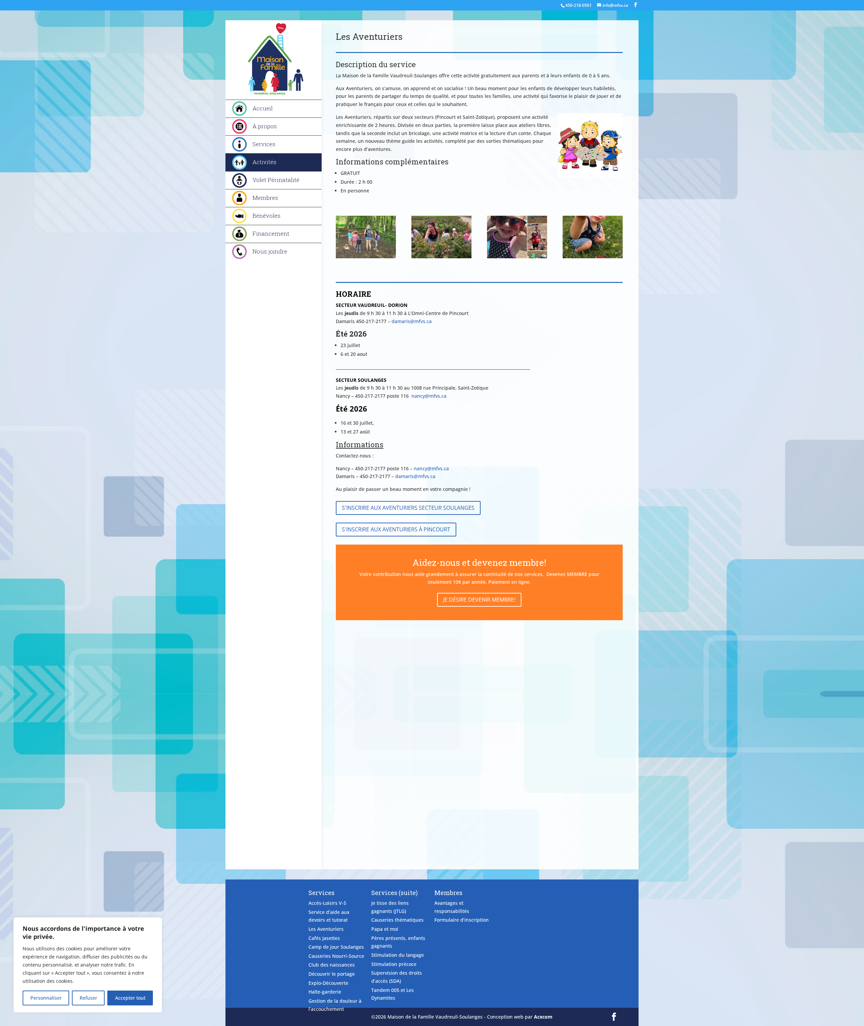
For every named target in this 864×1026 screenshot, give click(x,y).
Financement (270, 233)
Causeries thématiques (397, 920)
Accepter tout (130, 998)
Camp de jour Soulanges (336, 947)
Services (263, 144)
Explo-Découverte (328, 983)
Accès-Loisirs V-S (327, 903)
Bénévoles (266, 215)
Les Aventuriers (326, 929)
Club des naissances (331, 965)
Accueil (262, 108)
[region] (88, 964)
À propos (264, 126)
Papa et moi (384, 929)
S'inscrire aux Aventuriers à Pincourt (396, 529)
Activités (264, 162)
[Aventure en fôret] (366, 256)
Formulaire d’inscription (461, 920)
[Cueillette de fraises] (441, 256)
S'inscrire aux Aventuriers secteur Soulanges (408, 507)
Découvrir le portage (331, 974)
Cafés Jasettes (324, 938)
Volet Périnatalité (275, 180)
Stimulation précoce (393, 964)
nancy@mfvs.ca (429, 396)
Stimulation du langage (397, 955)
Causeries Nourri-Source (336, 956)
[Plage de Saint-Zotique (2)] (517, 256)
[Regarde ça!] (592, 256)
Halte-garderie (324, 992)
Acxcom (543, 1017)
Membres (265, 198)
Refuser (88, 998)
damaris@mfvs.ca (412, 321)
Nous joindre (269, 251)
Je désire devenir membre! (479, 599)
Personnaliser (46, 998)
